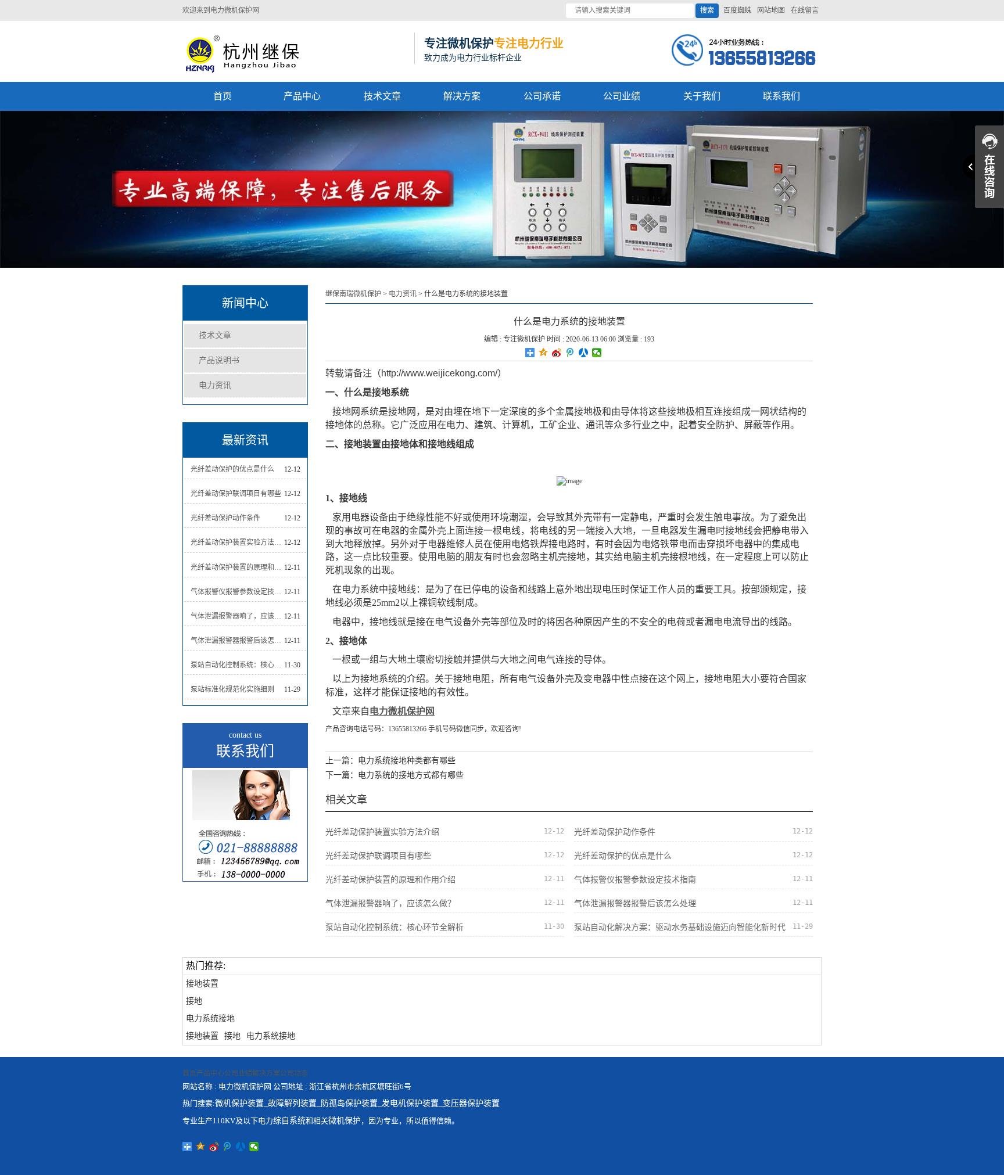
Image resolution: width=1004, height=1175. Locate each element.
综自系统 (289, 1120)
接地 (194, 1001)
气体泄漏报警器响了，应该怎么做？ (237, 616)
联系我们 (781, 96)
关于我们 (701, 96)
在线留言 (805, 10)
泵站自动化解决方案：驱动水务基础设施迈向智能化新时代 (680, 927)
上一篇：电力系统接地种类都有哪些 (390, 760)
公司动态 (294, 1073)
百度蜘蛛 (737, 10)
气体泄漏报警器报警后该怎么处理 (237, 641)
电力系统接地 (210, 1018)
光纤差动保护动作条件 (225, 518)
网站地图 (771, 10)
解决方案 (462, 96)
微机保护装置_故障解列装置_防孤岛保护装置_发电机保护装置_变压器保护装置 (357, 1103)
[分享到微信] (597, 352)
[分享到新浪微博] (557, 352)
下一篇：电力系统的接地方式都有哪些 (394, 775)
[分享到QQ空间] (543, 352)
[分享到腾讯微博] (570, 352)
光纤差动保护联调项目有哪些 (236, 494)
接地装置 (202, 983)
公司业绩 (621, 96)
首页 (222, 96)
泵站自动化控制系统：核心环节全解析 (237, 665)
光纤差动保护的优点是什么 (232, 469)
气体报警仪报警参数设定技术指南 (237, 592)
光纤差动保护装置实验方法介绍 (237, 542)
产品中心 (302, 96)
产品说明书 (219, 360)
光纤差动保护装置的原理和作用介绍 (237, 567)
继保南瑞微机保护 (353, 294)
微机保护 (344, 1120)
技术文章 (382, 96)
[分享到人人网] (584, 352)
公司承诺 (542, 96)
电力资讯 (215, 385)
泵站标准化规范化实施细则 (232, 689)
